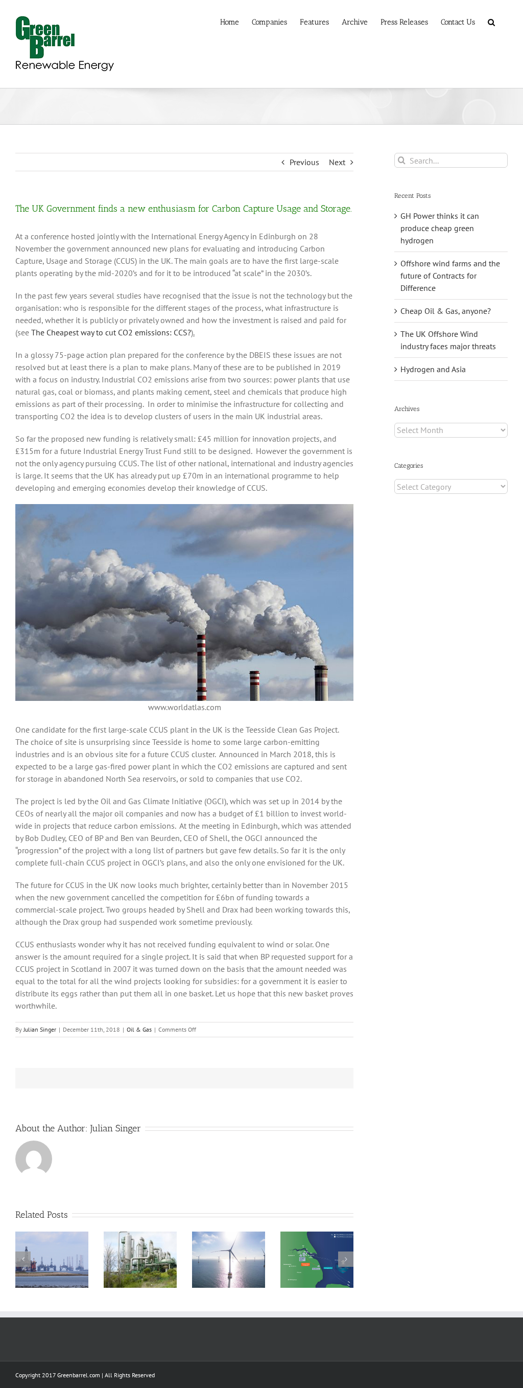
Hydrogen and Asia (433, 369)
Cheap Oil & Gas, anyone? (445, 311)
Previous (304, 162)
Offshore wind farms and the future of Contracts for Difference (450, 275)
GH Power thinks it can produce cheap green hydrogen (439, 228)
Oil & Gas (139, 1029)
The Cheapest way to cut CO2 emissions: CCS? (111, 332)
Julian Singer (39, 1029)
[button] (491, 21)
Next (337, 162)
